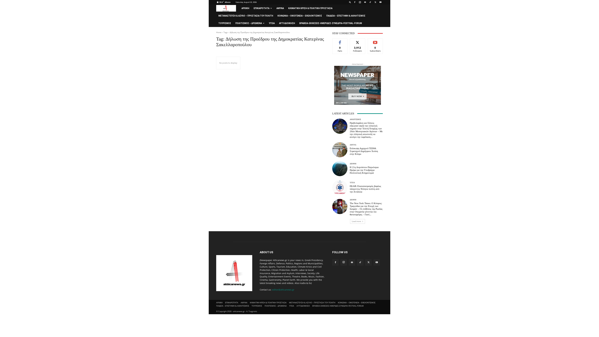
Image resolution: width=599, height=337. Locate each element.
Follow (357, 41)
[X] (375, 2)
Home (219, 32)
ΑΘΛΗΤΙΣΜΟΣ (355, 119)
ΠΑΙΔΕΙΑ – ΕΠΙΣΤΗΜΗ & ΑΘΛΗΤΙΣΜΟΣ (345, 16)
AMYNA (280, 8)
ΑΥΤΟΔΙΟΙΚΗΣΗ (287, 23)
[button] (350, 2)
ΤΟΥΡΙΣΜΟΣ (224, 23)
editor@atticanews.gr (283, 289)
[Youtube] (380, 2)
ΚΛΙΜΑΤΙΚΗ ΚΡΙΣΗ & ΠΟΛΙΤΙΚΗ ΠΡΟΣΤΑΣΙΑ (310, 8)
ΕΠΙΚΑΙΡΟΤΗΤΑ (261, 8)
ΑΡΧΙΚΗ (245, 8)
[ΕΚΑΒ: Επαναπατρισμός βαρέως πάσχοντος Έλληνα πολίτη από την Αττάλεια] (339, 187)
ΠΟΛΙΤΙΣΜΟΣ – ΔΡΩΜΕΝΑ (248, 23)
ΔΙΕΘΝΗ (353, 164)
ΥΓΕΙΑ (272, 23)
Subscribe (375, 41)
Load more (356, 221)
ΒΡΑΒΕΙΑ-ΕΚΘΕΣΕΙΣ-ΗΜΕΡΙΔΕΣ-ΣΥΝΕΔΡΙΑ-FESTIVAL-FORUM (330, 23)
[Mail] (365, 2)
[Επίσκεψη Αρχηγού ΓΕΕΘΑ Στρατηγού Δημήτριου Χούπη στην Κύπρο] (339, 149)
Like (340, 41)
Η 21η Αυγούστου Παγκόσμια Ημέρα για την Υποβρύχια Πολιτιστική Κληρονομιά (364, 170)
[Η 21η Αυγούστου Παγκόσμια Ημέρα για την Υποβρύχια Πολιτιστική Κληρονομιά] (339, 168)
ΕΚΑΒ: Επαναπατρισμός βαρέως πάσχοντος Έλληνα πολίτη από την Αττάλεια (365, 189)
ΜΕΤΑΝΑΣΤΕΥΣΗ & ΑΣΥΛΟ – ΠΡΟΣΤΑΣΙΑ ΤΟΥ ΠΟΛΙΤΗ (245, 16)
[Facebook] (354, 2)
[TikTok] (370, 2)
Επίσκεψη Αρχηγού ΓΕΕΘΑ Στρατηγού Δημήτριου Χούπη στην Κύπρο (364, 151)
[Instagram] (360, 2)
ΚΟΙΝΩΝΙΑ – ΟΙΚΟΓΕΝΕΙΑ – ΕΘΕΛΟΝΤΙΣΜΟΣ (300, 16)
